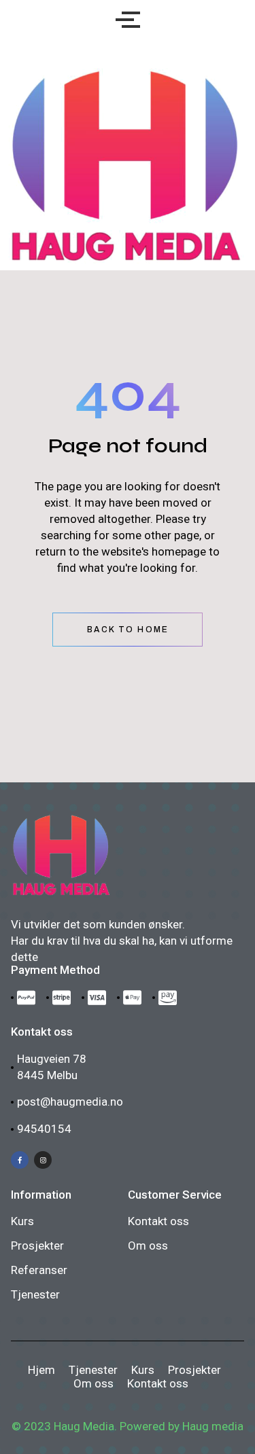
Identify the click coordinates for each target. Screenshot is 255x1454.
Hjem (41, 1370)
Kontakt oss (158, 1221)
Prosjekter (37, 1245)
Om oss (148, 1245)
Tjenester (35, 1294)
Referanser (39, 1270)
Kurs (22, 1221)
